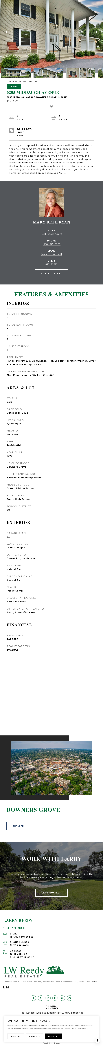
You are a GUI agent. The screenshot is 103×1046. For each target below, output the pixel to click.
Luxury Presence (72, 1012)
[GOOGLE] (55, 998)
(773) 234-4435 (19, 945)
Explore (18, 826)
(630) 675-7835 (51, 244)
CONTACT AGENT (51, 273)
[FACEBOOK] (33, 998)
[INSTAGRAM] (48, 998)
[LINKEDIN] (62, 998)
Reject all (16, 1036)
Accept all (53, 1036)
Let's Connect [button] (51, 893)
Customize (34, 1036)
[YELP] (40, 998)
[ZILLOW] (69, 998)
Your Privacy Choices (51, 1043)
